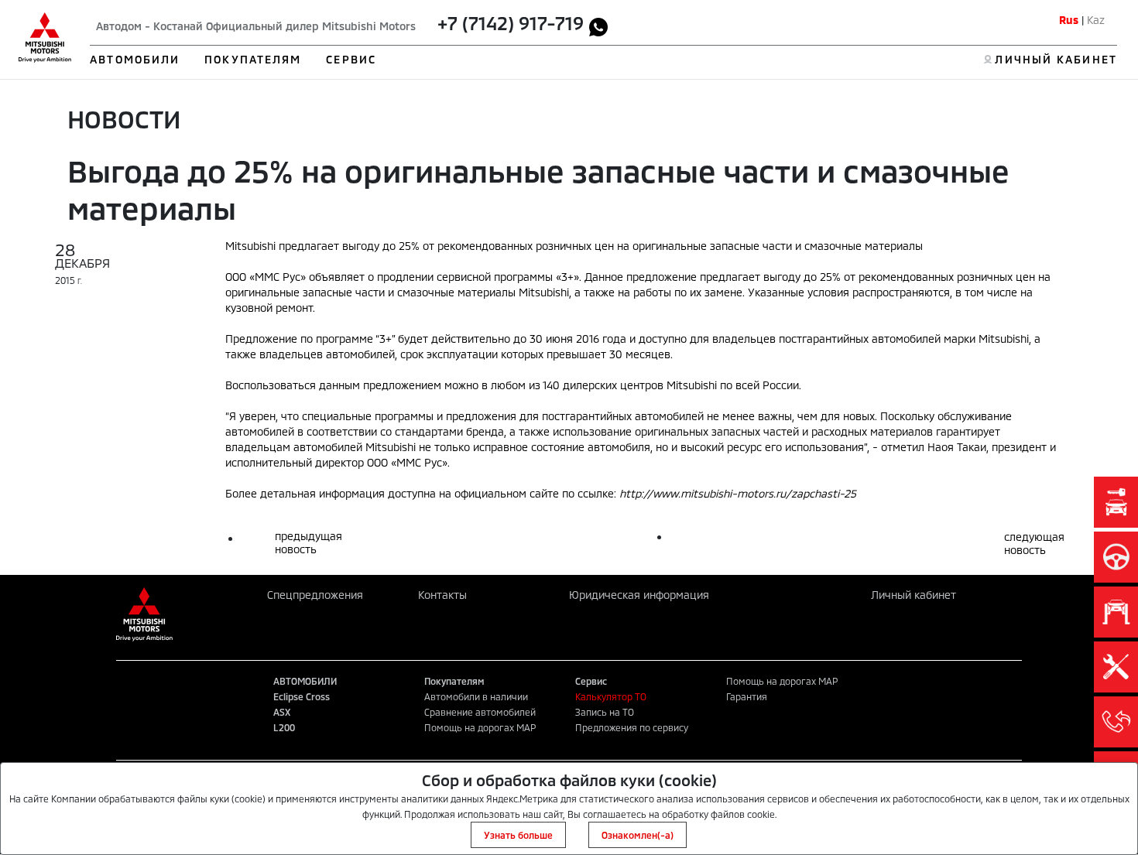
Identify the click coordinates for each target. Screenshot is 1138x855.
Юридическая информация (639, 594)
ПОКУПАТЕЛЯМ (252, 59)
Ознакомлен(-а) (638, 834)
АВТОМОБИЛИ (135, 59)
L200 (284, 727)
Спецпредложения (315, 594)
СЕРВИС (351, 59)
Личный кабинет (913, 594)
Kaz (1096, 19)
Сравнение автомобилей (480, 711)
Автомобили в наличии (476, 696)
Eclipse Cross (301, 696)
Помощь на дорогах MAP (480, 727)
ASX (281, 711)
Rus (1068, 19)
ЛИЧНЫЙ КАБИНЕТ (1055, 59)
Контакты (442, 594)
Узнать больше (518, 834)
